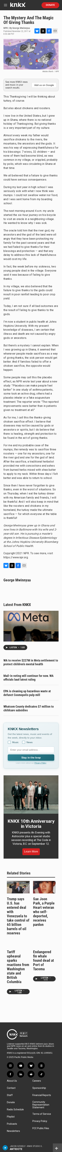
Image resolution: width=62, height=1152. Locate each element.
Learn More (31, 851)
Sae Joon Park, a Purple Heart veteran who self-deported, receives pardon (44, 912)
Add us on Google (44, 85)
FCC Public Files (40, 1128)
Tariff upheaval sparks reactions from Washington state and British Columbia (18, 967)
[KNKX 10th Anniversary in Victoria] (31, 794)
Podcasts (12, 1124)
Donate (50, 5)
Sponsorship (39, 1088)
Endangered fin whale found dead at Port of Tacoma (43, 960)
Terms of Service (41, 1114)
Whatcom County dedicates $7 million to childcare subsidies (28, 708)
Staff (10, 1095)
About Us (12, 1081)
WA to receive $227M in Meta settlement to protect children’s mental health (30, 662)
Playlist (11, 1116)
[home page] (17, 6)
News (30, 742)
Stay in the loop (31, 757)
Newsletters (13, 1131)
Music (15, 742)
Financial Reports (41, 1095)
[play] (5, 1147)
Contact (11, 1088)
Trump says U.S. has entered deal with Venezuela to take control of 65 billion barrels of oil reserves (18, 916)
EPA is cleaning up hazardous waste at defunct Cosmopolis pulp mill (27, 693)
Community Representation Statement (40, 1105)
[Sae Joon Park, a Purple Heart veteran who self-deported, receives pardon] (44, 887)
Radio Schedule (15, 1109)
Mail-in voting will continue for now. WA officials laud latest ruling (28, 677)
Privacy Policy (40, 763)
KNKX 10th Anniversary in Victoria (31, 824)
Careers (36, 1081)
